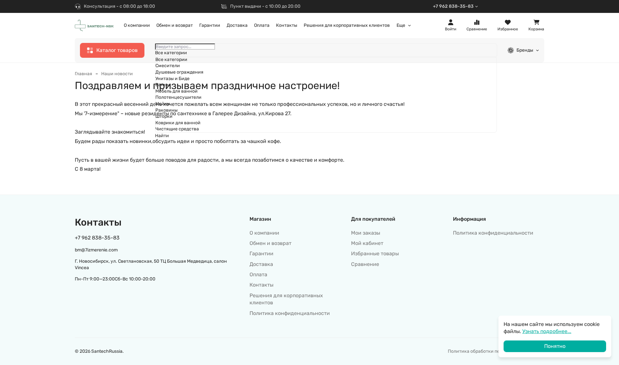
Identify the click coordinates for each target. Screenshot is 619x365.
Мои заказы (365, 233)
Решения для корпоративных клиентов (347, 25)
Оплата (262, 25)
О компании (137, 25)
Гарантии (209, 25)
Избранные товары (375, 253)
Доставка (237, 25)
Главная (83, 73)
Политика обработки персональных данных (496, 351)
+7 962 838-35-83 (453, 6)
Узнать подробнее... (546, 331)
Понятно (554, 346)
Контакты (286, 25)
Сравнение (365, 264)
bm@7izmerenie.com (96, 250)
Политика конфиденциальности (290, 313)
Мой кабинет (367, 243)
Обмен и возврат (174, 25)
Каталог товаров (117, 50)
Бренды (524, 50)
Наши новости (117, 73)
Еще (401, 25)
